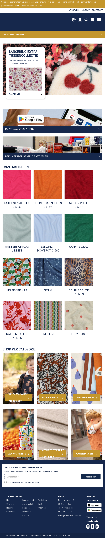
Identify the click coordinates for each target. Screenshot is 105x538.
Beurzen (26, 508)
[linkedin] (97, 526)
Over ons (10, 504)
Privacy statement (32, 482)
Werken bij (74, 10)
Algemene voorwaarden (41, 535)
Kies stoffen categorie (13, 35)
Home (9, 500)
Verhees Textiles (14, 21)
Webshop (42, 500)
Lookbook (10, 512)
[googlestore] (94, 510)
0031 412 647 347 (65, 512)
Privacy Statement (62, 535)
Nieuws (9, 508)
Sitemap (42, 508)
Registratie (97, 10)
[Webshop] (92, 20)
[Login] (80, 20)
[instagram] (88, 526)
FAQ (40, 504)
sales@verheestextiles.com (70, 515)
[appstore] (94, 505)
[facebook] (92, 526)
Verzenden (91, 477)
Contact (85, 10)
